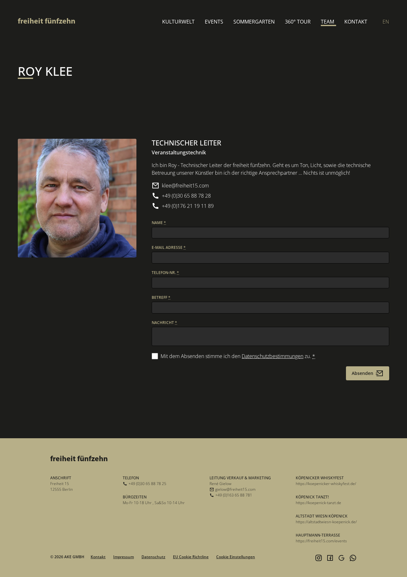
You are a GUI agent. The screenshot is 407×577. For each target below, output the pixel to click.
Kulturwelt (178, 21)
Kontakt (355, 21)
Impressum (123, 556)
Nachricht (164, 322)
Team (327, 21)
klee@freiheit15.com (185, 185)
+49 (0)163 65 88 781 (233, 495)
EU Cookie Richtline (191, 556)
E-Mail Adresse (169, 247)
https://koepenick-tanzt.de (318, 502)
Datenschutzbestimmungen (272, 356)
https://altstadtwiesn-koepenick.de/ (326, 521)
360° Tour (298, 21)
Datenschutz (153, 556)
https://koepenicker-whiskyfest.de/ (326, 483)
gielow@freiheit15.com (235, 489)
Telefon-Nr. (165, 272)
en (386, 21)
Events (214, 21)
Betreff (161, 297)
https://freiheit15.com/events (321, 541)
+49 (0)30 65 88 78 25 (147, 483)
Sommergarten (254, 21)
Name (159, 222)
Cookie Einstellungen (235, 556)
